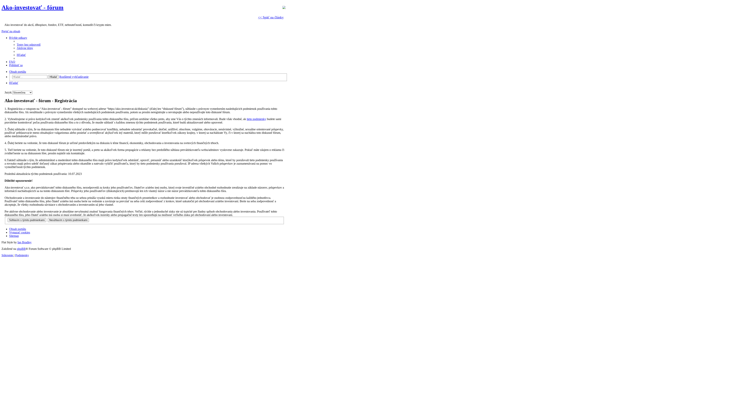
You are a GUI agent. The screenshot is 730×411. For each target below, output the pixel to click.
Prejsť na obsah (11, 31)
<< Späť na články (271, 17)
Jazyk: (8, 92)
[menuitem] (28, 44)
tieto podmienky (256, 119)
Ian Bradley (24, 242)
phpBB (21, 248)
